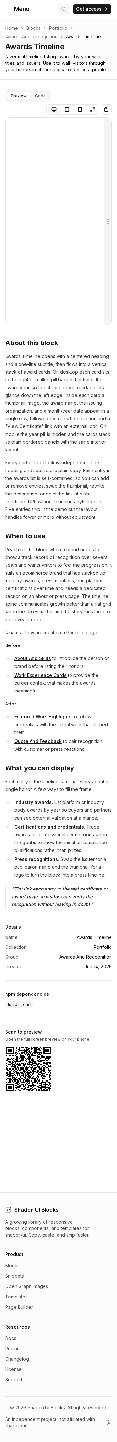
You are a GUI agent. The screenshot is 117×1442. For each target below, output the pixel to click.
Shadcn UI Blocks (36, 1209)
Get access (89, 9)
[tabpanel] (58, 221)
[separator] (108, 221)
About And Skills (32, 658)
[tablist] (28, 96)
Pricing (12, 1348)
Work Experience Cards (40, 675)
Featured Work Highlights (43, 716)
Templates (16, 1296)
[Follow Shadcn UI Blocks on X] (109, 1422)
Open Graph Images (26, 1286)
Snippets (14, 1276)
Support (13, 1379)
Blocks (33, 28)
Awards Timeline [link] (83, 36)
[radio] (54, 109)
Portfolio (58, 28)
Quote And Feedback (38, 741)
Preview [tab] (19, 95)
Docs (10, 1338)
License (13, 1369)
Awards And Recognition (31, 36)
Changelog (17, 1359)
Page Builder (19, 1307)
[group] (67, 109)
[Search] (64, 9)
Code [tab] (40, 95)
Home (11, 28)
